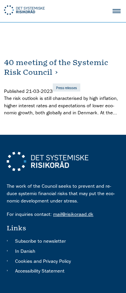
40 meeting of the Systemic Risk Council (56, 67)
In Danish (25, 251)
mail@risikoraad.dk (73, 214)
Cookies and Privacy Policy (43, 261)
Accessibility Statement (40, 271)
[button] (119, 11)
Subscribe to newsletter (40, 241)
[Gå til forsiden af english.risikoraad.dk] (54, 11)
